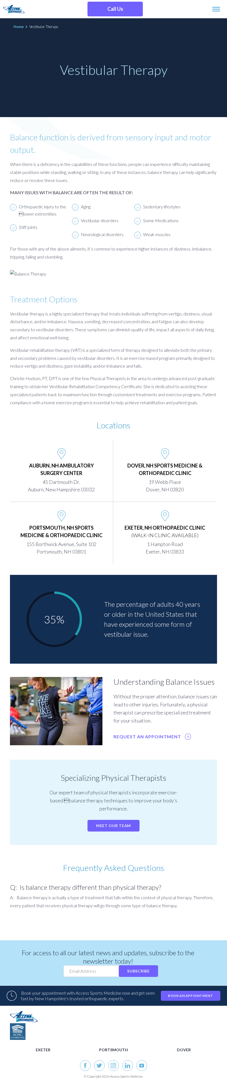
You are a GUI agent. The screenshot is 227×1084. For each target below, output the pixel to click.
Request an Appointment (148, 736)
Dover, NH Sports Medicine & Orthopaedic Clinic (164, 469)
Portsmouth (113, 1049)
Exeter (43, 1049)
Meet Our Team (113, 825)
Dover (184, 1049)
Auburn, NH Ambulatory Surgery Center (61, 469)
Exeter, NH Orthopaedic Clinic (165, 531)
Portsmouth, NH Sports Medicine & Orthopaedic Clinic (61, 531)
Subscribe (138, 971)
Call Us (115, 9)
